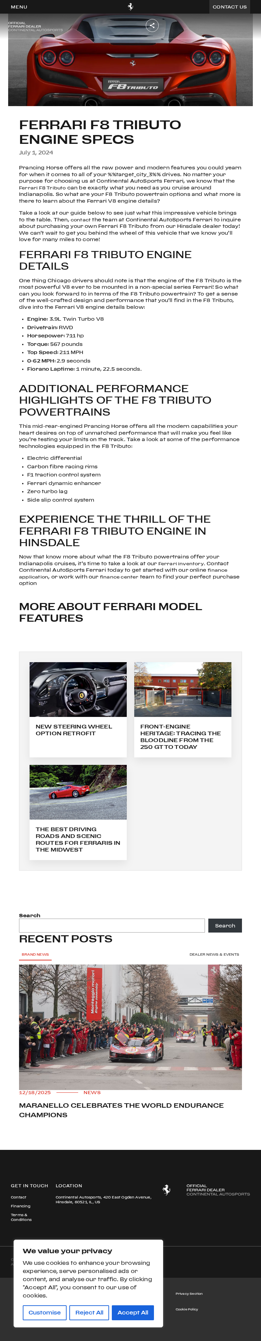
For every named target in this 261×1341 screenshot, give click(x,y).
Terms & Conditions (21, 1217)
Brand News (35, 954)
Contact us (230, 6)
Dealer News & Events (214, 954)
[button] (19, 7)
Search (29, 915)
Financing (20, 1206)
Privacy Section (189, 1293)
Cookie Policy (187, 1309)
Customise (45, 1312)
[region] (88, 1283)
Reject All (89, 1312)
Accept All (133, 1312)
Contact (18, 1197)
